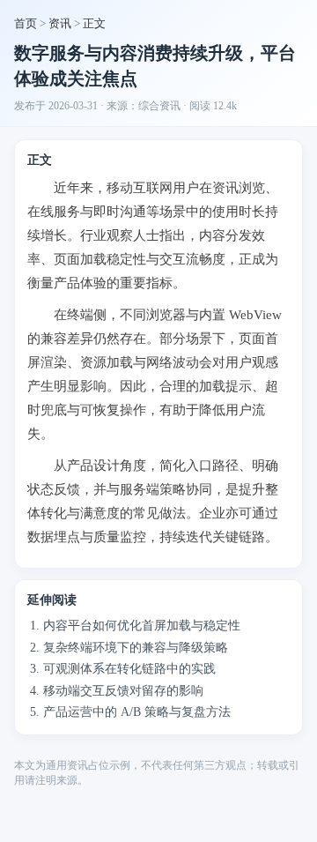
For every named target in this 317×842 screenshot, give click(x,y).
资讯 (59, 23)
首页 (25, 23)
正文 (94, 23)
